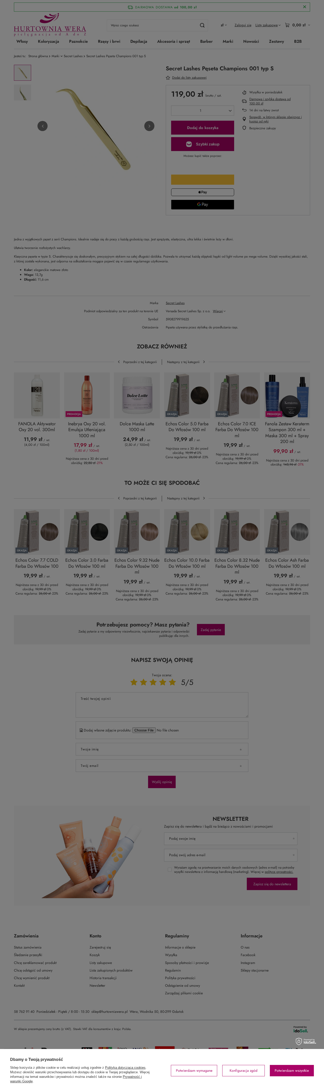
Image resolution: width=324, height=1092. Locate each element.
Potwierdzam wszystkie (292, 1070)
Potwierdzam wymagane (194, 1070)
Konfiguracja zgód (243, 1070)
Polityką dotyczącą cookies (125, 1067)
